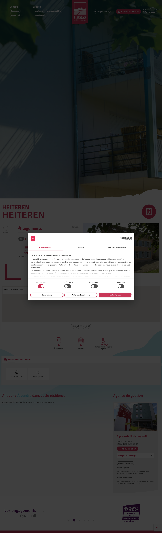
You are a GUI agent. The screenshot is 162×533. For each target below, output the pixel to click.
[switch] (67, 286)
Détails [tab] (81, 247)
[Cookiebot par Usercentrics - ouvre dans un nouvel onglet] (121, 238)
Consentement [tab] (45, 247)
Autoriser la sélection (81, 295)
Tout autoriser (115, 295)
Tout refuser (47, 295)
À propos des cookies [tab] (116, 247)
